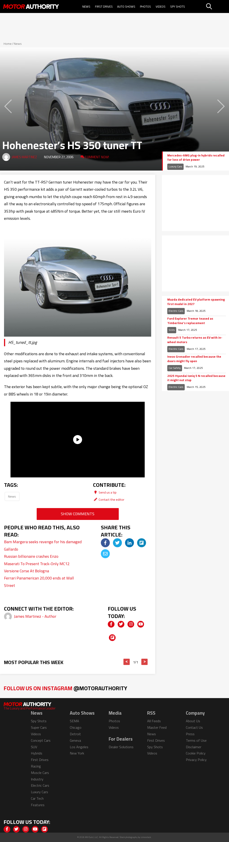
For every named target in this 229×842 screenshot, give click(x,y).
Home (8, 43)
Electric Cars (176, 310)
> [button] (144, 662)
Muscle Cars (40, 772)
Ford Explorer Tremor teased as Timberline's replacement (190, 320)
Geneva (75, 740)
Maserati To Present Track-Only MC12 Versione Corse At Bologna (37, 567)
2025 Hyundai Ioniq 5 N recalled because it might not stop (196, 378)
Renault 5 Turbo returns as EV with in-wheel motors (194, 340)
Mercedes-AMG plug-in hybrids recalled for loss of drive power (196, 157)
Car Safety (175, 367)
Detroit (75, 734)
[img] (105, 542)
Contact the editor (111, 499)
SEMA (74, 721)
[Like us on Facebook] (111, 624)
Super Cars (39, 727)
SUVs (172, 329)
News (86, 6)
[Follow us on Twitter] (121, 624)
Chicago (75, 727)
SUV (34, 747)
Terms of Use (196, 740)
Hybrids (36, 753)
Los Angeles (79, 747)
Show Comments (77, 513)
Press (190, 734)
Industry (37, 779)
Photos (145, 6)
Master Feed (157, 727)
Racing (36, 766)
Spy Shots (177, 6)
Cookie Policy (196, 753)
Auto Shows (126, 6)
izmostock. (146, 837)
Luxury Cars (175, 166)
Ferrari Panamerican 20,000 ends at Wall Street (39, 581)
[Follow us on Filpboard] (112, 637)
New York (77, 753)
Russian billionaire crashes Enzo (31, 556)
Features (38, 804)
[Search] (217, 6)
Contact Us (194, 727)
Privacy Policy (196, 759)
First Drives (104, 6)
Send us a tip (107, 492)
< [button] (126, 662)
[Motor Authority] (31, 6)
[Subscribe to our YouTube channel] (140, 624)
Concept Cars (41, 740)
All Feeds (154, 721)
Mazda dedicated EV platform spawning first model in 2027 (196, 301)
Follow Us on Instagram (65, 688)
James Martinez (24, 157)
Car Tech (37, 798)
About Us (193, 721)
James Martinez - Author (35, 616)
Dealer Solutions (121, 747)
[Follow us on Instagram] (130, 624)
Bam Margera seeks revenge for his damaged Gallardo (43, 545)
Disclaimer (193, 747)
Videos (160, 6)
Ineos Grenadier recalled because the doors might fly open (194, 359)
